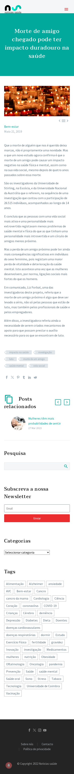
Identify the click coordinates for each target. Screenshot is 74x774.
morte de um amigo (34, 359)
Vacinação (13, 693)
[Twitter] (12, 377)
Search (65, 466)
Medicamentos (57, 649)
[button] (58, 402)
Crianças (12, 613)
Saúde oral (13, 679)
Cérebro (28, 613)
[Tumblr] (23, 377)
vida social (39, 365)
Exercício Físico (16, 642)
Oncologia (37, 664)
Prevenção (13, 671)
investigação (45, 352)
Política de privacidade (37, 749)
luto (11, 359)
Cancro (41, 591)
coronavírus (30, 606)
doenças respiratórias (21, 635)
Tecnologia (13, 686)
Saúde (30, 671)
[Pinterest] (18, 377)
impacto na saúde (19, 352)
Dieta (46, 620)
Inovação (12, 649)
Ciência (59, 598)
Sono (28, 679)
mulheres (12, 657)
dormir (45, 635)
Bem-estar (11, 126)
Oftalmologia (15, 664)
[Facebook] (6, 377)
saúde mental (16, 365)
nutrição (30, 657)
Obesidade (48, 657)
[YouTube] (44, 730)
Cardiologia (41, 598)
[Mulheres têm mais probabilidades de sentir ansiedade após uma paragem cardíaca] (19, 423)
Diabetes (32, 620)
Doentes (61, 620)
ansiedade (55, 584)
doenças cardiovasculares (23, 628)
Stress (42, 679)
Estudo (60, 635)
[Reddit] (35, 377)
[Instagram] (39, 730)
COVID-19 (50, 606)
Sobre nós (27, 744)
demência (45, 613)
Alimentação (15, 584)
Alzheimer (36, 584)
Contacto (47, 744)
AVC (8, 591)
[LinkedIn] (29, 377)
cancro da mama (17, 598)
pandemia (55, 664)
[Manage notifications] (9, 765)
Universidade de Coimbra (43, 686)
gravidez (57, 642)
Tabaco (56, 679)
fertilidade (39, 642)
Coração (11, 606)
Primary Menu (66, 9)
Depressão (13, 620)
